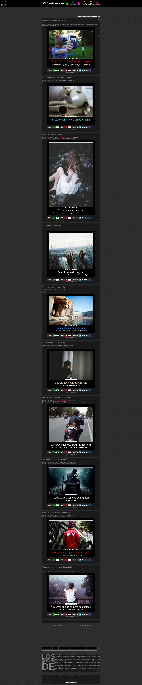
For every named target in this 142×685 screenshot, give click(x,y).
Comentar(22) (69, 23)
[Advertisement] (71, 10)
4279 (89, 648)
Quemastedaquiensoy (65, 137)
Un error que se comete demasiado (57, 567)
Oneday (61, 289)
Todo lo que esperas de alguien (55, 459)
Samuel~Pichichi (63, 400)
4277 (78, 648)
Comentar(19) (71, 345)
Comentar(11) (74, 137)
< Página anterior (56, 625)
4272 (50, 648)
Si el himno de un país (51, 225)
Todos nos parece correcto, (54, 287)
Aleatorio (85, 4)
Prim (60, 570)
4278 (84, 648)
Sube (79, 4)
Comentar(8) (72, 227)
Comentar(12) (71, 515)
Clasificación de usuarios (84, 675)
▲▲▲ (71, 680)
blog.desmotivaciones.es (71, 677)
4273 (55, 648)
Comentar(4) (67, 289)
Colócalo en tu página (71, 72)
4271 (44, 648)
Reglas (73, 678)
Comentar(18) (70, 80)
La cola (67, 4)
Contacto (69, 678)
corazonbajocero (63, 227)
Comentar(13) (73, 462)
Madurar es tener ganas (52, 134)
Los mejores (73, 4)
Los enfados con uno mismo (54, 343)
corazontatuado (63, 515)
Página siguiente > (86, 625)
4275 (67, 648)
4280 (95, 648)
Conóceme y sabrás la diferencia (56, 512)
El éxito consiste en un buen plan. (56, 78)
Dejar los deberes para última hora (56, 397)
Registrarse (97, 4)
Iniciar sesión (91, 4)
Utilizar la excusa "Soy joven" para (57, 20)
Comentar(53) (72, 400)
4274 (61, 648)
